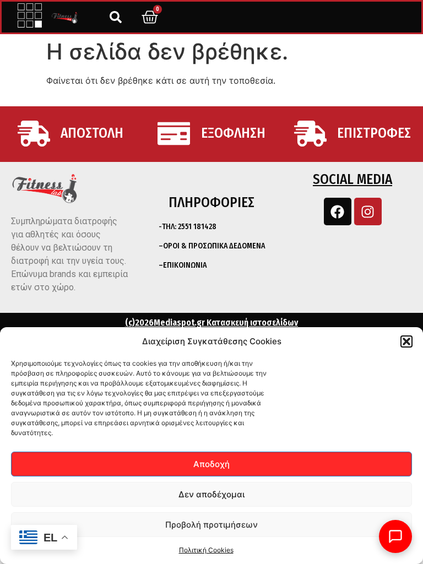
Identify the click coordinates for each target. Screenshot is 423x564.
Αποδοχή (211, 464)
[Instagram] (368, 211)
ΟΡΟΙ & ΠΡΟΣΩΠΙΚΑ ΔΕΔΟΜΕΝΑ (214, 246)
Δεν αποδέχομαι (211, 494)
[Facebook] (337, 211)
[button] (406, 341)
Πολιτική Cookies (206, 550)
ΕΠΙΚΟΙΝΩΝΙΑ (185, 265)
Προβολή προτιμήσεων (211, 524)
